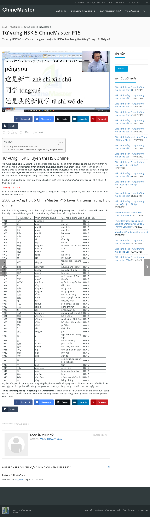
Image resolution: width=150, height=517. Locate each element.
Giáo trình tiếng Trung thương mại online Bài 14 (129, 122)
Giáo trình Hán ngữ (117, 2)
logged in (19, 479)
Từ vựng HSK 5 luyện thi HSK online (21, 146)
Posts (104, 435)
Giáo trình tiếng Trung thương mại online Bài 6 (129, 258)
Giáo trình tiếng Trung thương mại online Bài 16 (129, 105)
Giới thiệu (79, 2)
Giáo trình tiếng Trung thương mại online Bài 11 (129, 155)
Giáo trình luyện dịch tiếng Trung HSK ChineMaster (131, 138)
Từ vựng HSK (134, 2)
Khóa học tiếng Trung (96, 2)
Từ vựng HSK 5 (16, 27)
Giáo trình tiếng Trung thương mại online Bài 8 (129, 242)
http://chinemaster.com (50, 439)
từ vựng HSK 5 (22, 424)
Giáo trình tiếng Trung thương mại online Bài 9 (129, 194)
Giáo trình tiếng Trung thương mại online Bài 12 (129, 147)
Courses (96, 435)
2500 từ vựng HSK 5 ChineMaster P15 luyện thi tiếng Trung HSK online (36, 149)
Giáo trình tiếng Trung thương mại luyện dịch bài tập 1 (129, 203)
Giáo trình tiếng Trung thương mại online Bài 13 (129, 130)
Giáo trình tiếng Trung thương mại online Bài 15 (129, 113)
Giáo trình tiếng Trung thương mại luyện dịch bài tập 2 (129, 183)
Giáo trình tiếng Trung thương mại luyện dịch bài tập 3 (129, 163)
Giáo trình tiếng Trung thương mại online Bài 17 (129, 97)
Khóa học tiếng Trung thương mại (131, 232)
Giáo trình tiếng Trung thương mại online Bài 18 (129, 88)
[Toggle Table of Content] (59, 142)
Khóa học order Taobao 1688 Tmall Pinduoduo (129, 214)
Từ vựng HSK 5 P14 (11, 187)
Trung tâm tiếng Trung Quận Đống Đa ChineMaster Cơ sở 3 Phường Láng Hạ (129, 224)
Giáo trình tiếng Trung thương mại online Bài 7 (129, 250)
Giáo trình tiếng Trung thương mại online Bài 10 (129, 175)
